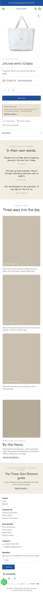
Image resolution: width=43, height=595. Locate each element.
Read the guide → (21, 488)
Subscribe (8, 567)
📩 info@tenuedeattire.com (11, 547)
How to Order (7, 515)
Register (5, 504)
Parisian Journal (7, 535)
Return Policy (7, 532)
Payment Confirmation (10, 518)
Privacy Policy (7, 530)
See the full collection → (11, 457)
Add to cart (21, 98)
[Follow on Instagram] (9, 578)
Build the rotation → (10, 114)
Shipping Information (9, 513)
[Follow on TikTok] (15, 578)
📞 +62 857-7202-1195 (10, 544)
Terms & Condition (8, 527)
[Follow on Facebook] (3, 578)
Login (4, 501)
